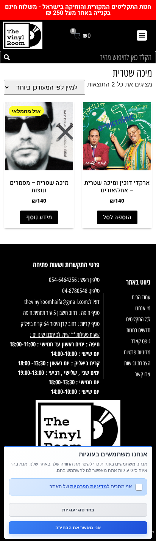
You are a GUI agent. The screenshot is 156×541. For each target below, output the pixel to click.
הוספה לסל (117, 217)
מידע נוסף (39, 217)
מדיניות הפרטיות (88, 486)
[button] (142, 35)
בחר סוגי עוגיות (78, 510)
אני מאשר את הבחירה (78, 527)
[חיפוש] (6, 57)
